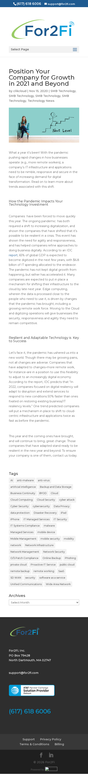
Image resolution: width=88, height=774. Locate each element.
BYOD (43, 493)
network (15, 545)
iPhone (14, 519)
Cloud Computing (21, 499)
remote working (44, 571)
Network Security (54, 551)
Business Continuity (22, 493)
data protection (20, 512)
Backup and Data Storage (55, 486)
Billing (59, 744)
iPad (63, 512)
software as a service (52, 577)
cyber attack (66, 499)
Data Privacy (62, 506)
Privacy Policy (50, 739)
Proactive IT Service (43, 564)
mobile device (46, 532)
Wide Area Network (58, 584)
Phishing (70, 558)
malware (49, 525)
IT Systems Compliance (25, 525)
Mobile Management (23, 538)
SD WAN (15, 577)
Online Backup (52, 558)
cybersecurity (41, 506)
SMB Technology (63, 91)
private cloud (18, 564)
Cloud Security (46, 499)
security (30, 577)
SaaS (61, 571)
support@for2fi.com (23, 673)
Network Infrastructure (39, 545)
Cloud (54, 493)
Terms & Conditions (34, 744)
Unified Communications (26, 584)
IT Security (60, 519)
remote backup (19, 571)
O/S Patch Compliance (24, 558)
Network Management (24, 551)
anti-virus (44, 480)
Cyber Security (19, 506)
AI (11, 480)
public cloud (67, 564)
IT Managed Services (37, 519)
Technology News (41, 101)
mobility (69, 538)
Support (29, 739)
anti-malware (25, 480)
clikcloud (19, 91)
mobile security (50, 538)
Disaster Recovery (45, 512)
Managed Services (21, 532)
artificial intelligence (23, 486)
